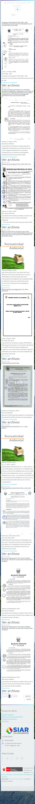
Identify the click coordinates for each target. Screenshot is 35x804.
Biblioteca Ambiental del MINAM (12, 717)
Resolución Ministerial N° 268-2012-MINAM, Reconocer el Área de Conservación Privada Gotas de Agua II (17, 628)
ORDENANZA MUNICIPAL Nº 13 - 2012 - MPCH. (15, 427)
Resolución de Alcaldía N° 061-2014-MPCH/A (16, 164)
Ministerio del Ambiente (9, 719)
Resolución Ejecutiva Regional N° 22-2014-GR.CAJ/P (15, 290)
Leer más (7, 88)
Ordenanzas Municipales (9, 82)
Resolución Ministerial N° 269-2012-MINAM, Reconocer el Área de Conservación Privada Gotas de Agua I (17, 559)
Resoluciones (6, 224)
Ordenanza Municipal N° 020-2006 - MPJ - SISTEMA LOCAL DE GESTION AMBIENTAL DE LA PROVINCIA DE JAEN (17, 23)
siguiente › (28, 696)
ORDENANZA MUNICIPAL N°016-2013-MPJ (16, 488)
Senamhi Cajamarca (8, 715)
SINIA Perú (5, 721)
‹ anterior (28, 699)
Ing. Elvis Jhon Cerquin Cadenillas (16, 779)
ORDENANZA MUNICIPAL (10, 363)
